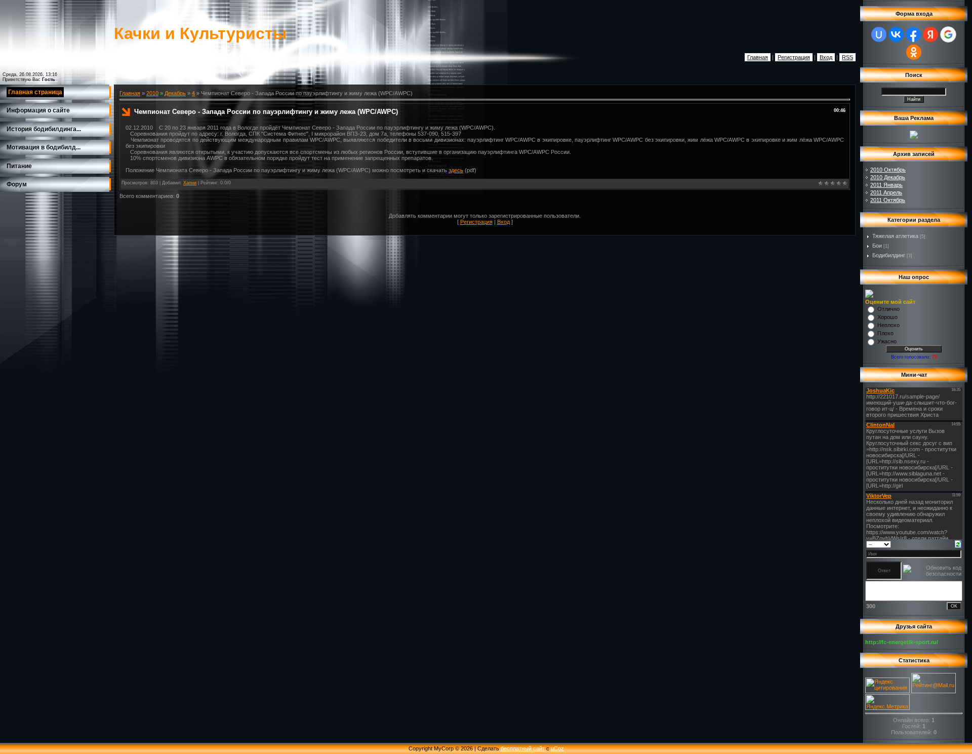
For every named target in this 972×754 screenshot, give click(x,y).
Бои (877, 246)
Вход (826, 57)
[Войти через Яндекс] (930, 34)
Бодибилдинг (888, 255)
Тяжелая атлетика (895, 236)
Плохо (885, 333)
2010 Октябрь (888, 170)
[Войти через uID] (878, 34)
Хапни (189, 182)
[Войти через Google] (948, 34)
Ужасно (887, 341)
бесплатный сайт (523, 748)
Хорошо (887, 317)
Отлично (888, 309)
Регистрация (794, 57)
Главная (757, 57)
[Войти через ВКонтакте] (896, 34)
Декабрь (175, 93)
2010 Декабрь (887, 177)
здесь (456, 170)
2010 (152, 93)
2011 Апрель (886, 192)
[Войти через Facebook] (913, 34)
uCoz (557, 748)
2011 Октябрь (887, 200)
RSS (847, 57)
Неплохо (888, 325)
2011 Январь (886, 185)
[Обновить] (958, 543)
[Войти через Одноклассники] (913, 52)
